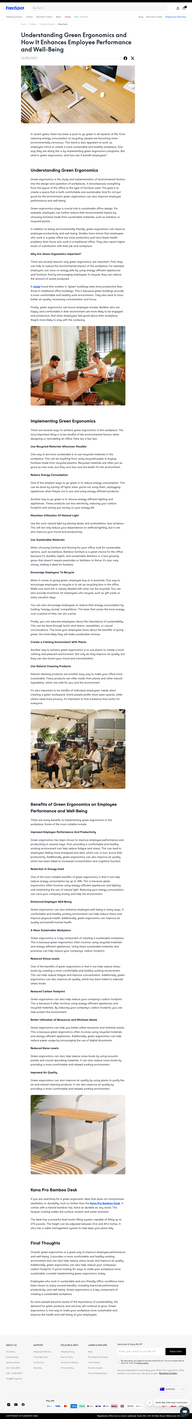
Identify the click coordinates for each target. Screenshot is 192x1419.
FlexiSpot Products (47, 24)
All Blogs (32, 24)
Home (23, 24)
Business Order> (168, 1373)
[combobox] (101, 8)
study (36, 287)
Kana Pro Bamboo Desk (105, 1203)
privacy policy (142, 1363)
